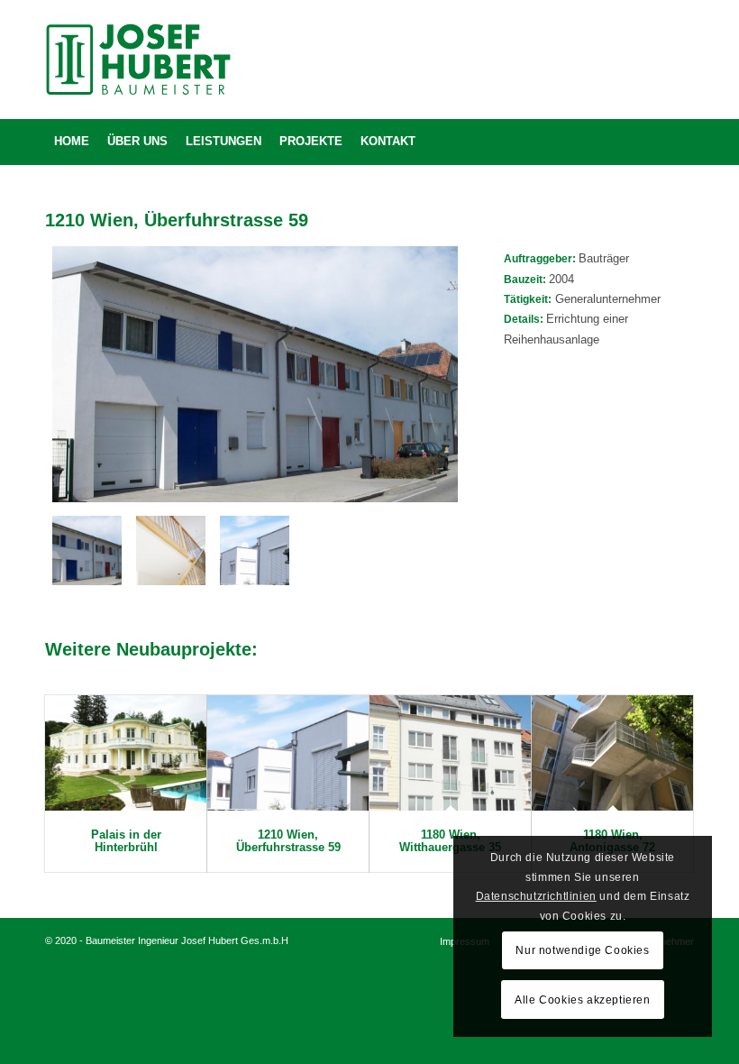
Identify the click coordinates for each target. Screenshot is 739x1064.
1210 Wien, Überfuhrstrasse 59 (288, 841)
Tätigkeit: (528, 299)
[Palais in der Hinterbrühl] (125, 752)
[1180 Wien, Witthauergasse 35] (450, 752)
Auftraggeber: (541, 258)
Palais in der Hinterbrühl (126, 841)
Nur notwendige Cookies (582, 950)
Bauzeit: (526, 279)
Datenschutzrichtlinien (536, 896)
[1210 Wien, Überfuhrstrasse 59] (288, 752)
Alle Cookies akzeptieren (582, 1000)
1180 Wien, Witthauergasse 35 (450, 841)
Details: (525, 319)
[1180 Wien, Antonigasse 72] (612, 752)
